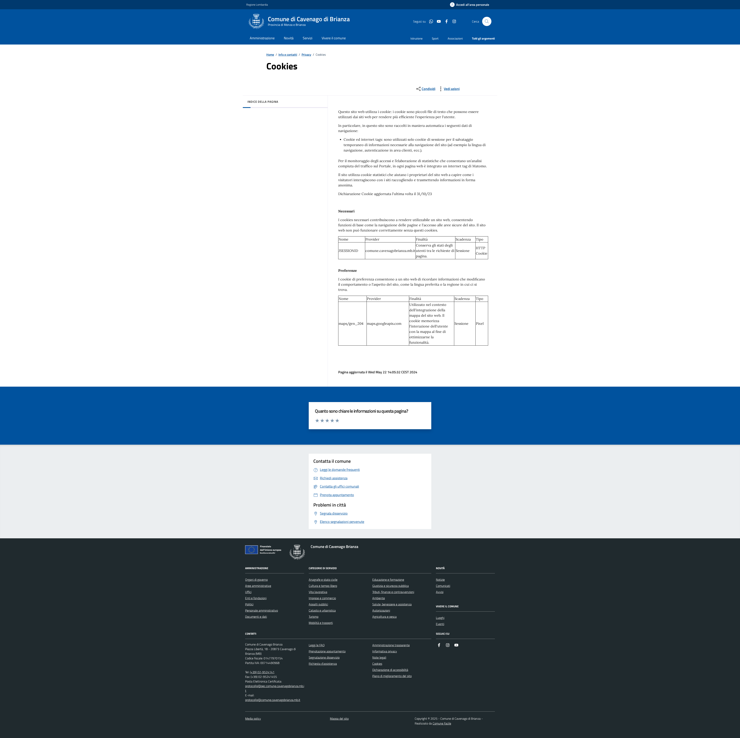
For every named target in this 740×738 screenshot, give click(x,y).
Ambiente (378, 598)
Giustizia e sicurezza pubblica (390, 585)
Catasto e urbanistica (322, 610)
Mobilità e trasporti (321, 622)
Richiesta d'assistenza (323, 663)
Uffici (248, 592)
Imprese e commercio (322, 598)
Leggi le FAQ (317, 645)
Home (270, 54)
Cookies (377, 663)
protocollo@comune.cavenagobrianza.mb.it (272, 700)
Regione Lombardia (257, 5)
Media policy (253, 718)
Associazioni (455, 38)
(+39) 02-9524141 (262, 672)
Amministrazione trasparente (391, 645)
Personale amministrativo (261, 610)
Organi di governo (256, 579)
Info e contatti (287, 54)
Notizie (440, 579)
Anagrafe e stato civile (323, 579)
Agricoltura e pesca (384, 616)
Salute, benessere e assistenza (392, 604)
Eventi (440, 624)
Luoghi (440, 617)
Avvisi (439, 592)
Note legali (379, 657)
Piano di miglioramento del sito (392, 676)
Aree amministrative (258, 585)
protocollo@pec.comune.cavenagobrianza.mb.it (274, 688)
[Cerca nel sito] (486, 21)
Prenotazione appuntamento (327, 651)
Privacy (306, 54)
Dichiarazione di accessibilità (390, 669)
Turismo (313, 616)
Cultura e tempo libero (323, 585)
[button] (469, 4)
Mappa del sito (339, 718)
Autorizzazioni (381, 610)
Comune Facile (442, 723)
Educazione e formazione (388, 579)
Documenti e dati (256, 616)
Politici (249, 604)
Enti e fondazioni (256, 598)
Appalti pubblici (318, 604)
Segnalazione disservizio (324, 657)
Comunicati (443, 585)
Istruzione (416, 38)
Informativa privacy (384, 651)
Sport (435, 38)
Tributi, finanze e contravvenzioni (393, 592)
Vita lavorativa (318, 592)
